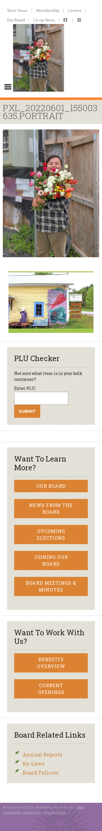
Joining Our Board (51, 560)
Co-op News (44, 20)
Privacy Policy (55, 812)
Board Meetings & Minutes (51, 586)
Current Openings (51, 688)
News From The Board (51, 508)
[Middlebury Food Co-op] (37, 49)
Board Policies (41, 772)
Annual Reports (42, 754)
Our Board (16, 20)
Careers (75, 10)
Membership (48, 10)
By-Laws (33, 763)
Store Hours (17, 10)
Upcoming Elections (51, 534)
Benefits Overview (51, 662)
